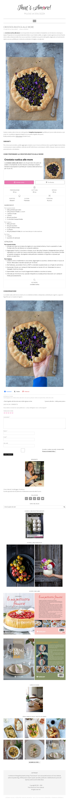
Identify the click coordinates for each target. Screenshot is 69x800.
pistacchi (32, 397)
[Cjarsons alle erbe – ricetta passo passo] (34, 749)
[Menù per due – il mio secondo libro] (56, 749)
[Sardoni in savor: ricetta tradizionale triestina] (13, 728)
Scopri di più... (34, 762)
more (25, 397)
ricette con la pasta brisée (39, 397)
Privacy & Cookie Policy (48, 451)
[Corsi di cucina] (34, 699)
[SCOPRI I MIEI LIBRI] (34, 636)
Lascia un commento (23, 29)
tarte (52, 397)
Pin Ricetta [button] (51, 182)
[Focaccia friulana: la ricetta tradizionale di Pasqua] (56, 728)
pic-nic (28, 397)
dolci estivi (22, 397)
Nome (5, 431)
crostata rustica (15, 397)
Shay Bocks (29, 797)
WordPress (60, 797)
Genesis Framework (45, 797)
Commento (6, 417)
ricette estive (48, 397)
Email (5, 437)
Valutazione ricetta (8, 411)
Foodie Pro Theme (20, 797)
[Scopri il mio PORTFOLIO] (34, 566)
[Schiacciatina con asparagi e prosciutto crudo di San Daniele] (34, 728)
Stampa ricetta (20, 182)
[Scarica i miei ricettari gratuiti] (34, 525)
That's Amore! (34, 9)
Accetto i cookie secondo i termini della (53, 450)
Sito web (5, 443)
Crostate (11, 396)
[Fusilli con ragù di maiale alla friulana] (13, 749)
